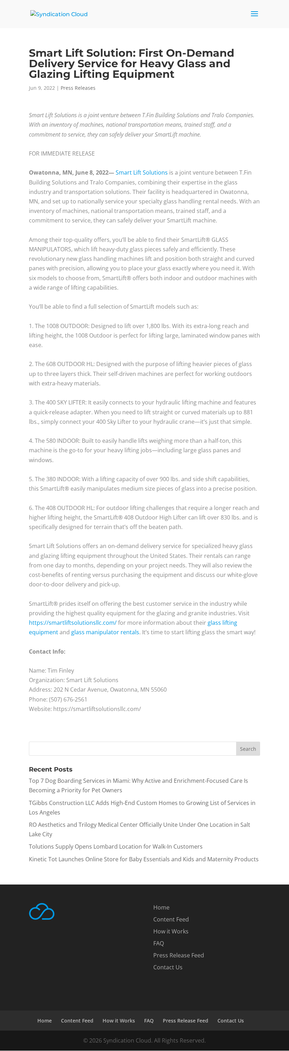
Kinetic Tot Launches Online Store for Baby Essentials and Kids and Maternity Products (144, 859)
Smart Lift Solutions (142, 172)
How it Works (171, 931)
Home (161, 907)
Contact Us (168, 967)
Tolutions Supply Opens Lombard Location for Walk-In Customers (116, 846)
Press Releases (78, 87)
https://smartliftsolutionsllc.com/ (73, 623)
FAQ (158, 943)
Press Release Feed (178, 955)
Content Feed (171, 919)
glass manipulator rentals (105, 632)
